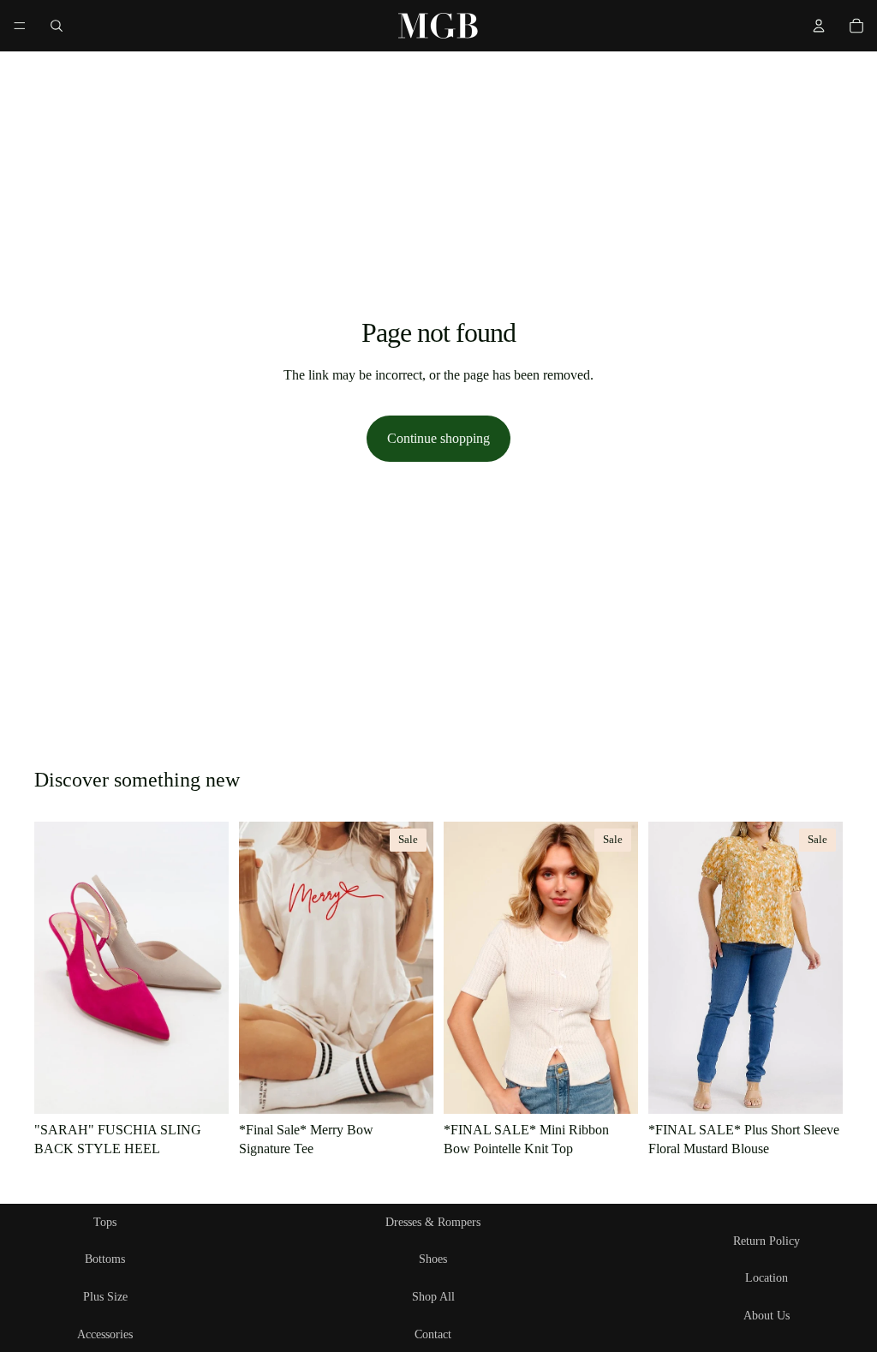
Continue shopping (438, 438)
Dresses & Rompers (432, 1222)
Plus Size (105, 1296)
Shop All (433, 1296)
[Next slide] (619, 968)
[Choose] (202, 1087)
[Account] (819, 26)
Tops (104, 1222)
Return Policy (766, 1241)
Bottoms (105, 1259)
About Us (766, 1315)
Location (766, 1277)
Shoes (433, 1259)
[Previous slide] (462, 968)
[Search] (56, 26)
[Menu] (19, 25)
